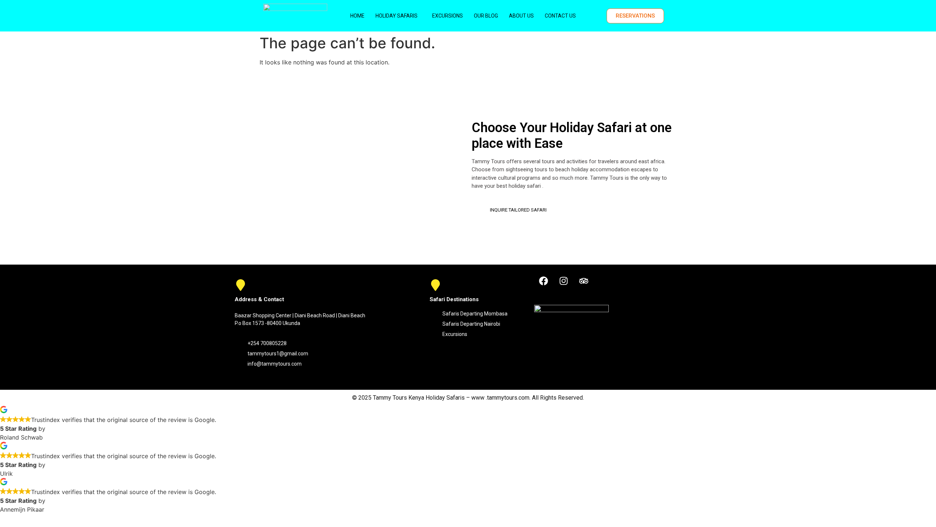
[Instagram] (563, 281)
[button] (398, 15)
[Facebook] (543, 281)
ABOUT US (521, 16)
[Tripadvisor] (583, 281)
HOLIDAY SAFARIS (396, 16)
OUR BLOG (486, 16)
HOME (357, 16)
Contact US (560, 16)
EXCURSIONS (447, 16)
